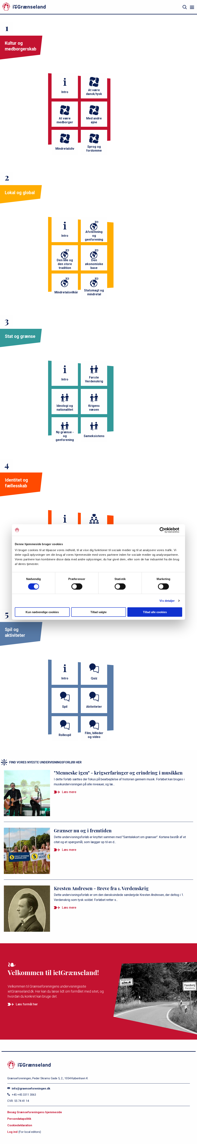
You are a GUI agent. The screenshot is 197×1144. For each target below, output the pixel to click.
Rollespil (65, 735)
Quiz (94, 678)
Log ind (12, 1132)
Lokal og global (20, 192)
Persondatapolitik (19, 1118)
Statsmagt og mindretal (94, 292)
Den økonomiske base (94, 264)
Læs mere (69, 792)
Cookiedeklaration (19, 1125)
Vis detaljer (167, 600)
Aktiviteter (94, 706)
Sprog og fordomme (94, 148)
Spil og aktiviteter (15, 632)
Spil (64, 706)
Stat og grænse (20, 336)
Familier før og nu (94, 529)
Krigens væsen (94, 407)
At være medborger (65, 120)
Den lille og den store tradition (65, 264)
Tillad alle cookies (155, 612)
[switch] (76, 586)
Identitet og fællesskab (16, 483)
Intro (64, 92)
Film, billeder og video (94, 735)
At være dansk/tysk (94, 92)
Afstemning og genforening (94, 235)
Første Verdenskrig (94, 379)
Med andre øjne (94, 120)
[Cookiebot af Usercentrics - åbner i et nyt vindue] (165, 530)
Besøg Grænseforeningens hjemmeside (34, 1112)
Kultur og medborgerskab (20, 46)
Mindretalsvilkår (66, 292)
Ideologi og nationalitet (65, 407)
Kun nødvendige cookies (42, 612)
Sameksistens (94, 436)
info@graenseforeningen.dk (30, 1088)
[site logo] (43, 7)
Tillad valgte (98, 612)
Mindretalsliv (64, 148)
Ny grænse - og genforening (65, 436)
